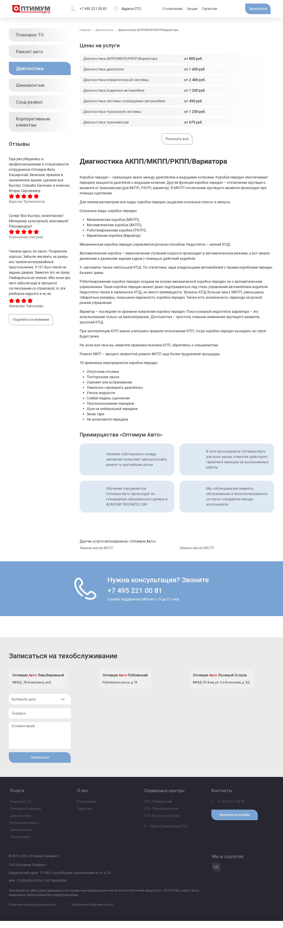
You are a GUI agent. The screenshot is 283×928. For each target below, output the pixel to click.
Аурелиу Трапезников (27, 201)
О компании (173, 9)
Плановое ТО (30, 35)
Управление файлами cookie (92, 904)
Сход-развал (29, 102)
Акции (192, 9)
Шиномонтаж (30, 85)
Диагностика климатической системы (116, 80)
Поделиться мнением (31, 319)
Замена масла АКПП (96, 548)
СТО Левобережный (161, 809)
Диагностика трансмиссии (106, 122)
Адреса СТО (131, 9)
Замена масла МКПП (197, 548)
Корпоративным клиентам (33, 122)
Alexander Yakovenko (26, 306)
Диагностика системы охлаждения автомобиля (124, 101)
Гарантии (209, 9)
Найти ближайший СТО (168, 826)
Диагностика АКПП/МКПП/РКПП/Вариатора (120, 59)
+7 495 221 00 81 (93, 9)
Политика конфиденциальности (32, 904)
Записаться (40, 757)
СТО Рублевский (158, 801)
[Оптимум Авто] (31, 9)
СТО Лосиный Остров (162, 816)
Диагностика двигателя (103, 69)
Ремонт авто (29, 51)
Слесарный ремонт (25, 809)
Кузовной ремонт (24, 823)
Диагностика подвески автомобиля (113, 90)
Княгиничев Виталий (26, 237)
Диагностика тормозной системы (112, 112)
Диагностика (30, 68)
